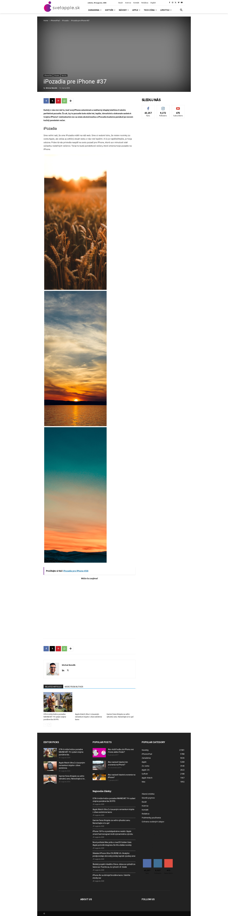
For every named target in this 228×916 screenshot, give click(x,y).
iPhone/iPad (55, 20)
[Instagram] (172, 2)
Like (148, 107)
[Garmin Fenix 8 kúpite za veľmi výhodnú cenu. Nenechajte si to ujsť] (121, 702)
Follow (163, 107)
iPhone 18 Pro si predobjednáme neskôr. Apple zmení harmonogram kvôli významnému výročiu (113, 832)
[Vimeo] (178, 2)
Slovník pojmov (148, 798)
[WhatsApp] (64, 100)
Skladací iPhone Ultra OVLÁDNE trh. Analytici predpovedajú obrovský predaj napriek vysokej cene (114, 854)
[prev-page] (45, 724)
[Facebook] (169, 2)
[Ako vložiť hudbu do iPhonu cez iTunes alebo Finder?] (99, 752)
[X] (175, 2)
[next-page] (49, 724)
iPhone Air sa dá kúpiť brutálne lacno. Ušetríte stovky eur (111, 876)
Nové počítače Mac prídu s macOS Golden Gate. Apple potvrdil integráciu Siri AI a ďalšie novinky (112, 843)
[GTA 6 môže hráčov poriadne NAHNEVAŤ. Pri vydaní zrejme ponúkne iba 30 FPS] (58, 702)
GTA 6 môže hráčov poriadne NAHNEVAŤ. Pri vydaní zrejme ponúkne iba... (71, 752)
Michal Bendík (51, 88)
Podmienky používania (151, 817)
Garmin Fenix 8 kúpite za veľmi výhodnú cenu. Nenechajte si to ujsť (111, 821)
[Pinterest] (58, 100)
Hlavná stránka (148, 794)
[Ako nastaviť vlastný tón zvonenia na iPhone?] (99, 765)
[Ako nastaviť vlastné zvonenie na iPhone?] (99, 776)
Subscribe (178, 107)
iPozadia (65, 20)
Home (46, 20)
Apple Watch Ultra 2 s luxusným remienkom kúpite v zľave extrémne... (72, 765)
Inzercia (145, 805)
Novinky (64, 75)
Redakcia (145, 813)
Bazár (144, 802)
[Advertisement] (89, 607)
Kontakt (145, 809)
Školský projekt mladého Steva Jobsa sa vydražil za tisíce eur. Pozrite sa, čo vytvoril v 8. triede (114, 865)
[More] (70, 100)
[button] (181, 10)
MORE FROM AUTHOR (74, 687)
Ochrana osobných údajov (153, 821)
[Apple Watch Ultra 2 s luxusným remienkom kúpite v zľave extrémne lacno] (89, 702)
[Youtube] (181, 2)
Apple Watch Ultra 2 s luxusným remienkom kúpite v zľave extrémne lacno (88, 716)
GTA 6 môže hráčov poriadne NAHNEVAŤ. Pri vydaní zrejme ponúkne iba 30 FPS (55, 716)
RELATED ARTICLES (53, 687)
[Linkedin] (64, 670)
